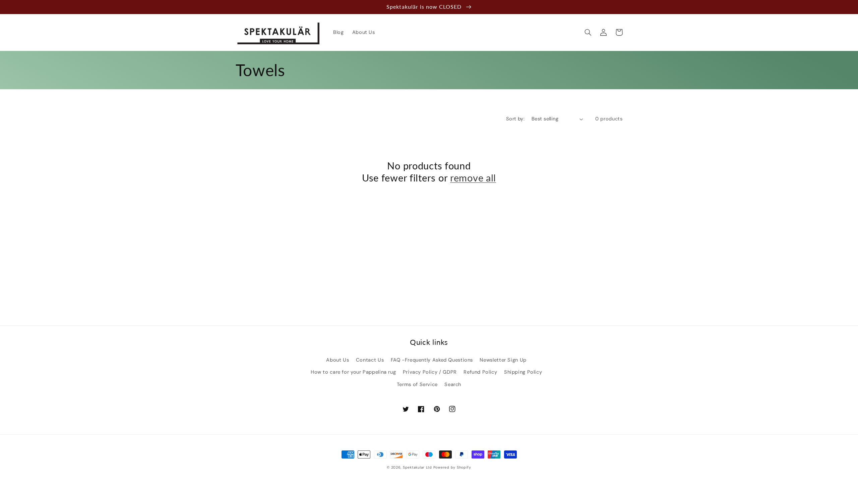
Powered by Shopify (452, 467)
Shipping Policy (523, 372)
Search (452, 384)
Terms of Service (417, 384)
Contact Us (370, 360)
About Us (337, 360)
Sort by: (515, 118)
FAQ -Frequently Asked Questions (432, 360)
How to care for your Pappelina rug (353, 372)
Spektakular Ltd (417, 467)
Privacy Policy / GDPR (430, 372)
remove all (473, 177)
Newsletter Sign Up (503, 360)
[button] (588, 32)
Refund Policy (480, 372)
